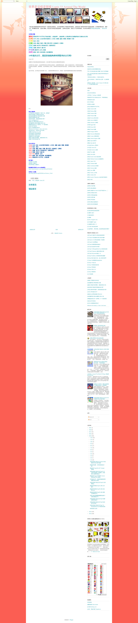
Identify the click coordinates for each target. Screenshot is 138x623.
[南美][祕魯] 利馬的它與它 (35, 134)
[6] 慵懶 (89, 217)
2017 (90, 431)
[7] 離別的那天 (90, 215)
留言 (90, 419)
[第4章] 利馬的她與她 (92, 195)
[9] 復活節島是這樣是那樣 (93, 210)
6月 (91, 449)
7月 (91, 447)
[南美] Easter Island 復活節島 (94, 156)
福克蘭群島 (49, 52)
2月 (91, 457)
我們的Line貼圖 (90, 104)
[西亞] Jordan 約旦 (91, 174)
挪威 (38, 43)
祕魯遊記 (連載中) (33, 163)
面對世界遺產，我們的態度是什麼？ (37, 118)
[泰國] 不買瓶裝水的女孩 (93, 280)
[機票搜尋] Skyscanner (92, 604)
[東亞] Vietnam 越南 (92, 168)
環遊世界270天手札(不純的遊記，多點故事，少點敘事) (48, 36)
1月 (91, 459)
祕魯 (34, 52)
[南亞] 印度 (89, 179)
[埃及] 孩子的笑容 (33, 126)
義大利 (44, 47)
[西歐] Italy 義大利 (91, 143)
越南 (61, 38)
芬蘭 (45, 43)
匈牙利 (39, 45)
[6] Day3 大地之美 (91, 262)
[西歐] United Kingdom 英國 (93, 138)
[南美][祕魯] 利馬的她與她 (35, 133)
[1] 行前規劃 (90, 274)
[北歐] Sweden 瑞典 (91, 113)
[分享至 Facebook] (36, 178)
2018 (90, 429)
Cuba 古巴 (42, 180)
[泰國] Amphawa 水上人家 (35, 131)
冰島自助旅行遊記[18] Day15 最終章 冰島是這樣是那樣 (101, 312)
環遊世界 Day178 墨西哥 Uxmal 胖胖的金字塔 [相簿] (97, 476)
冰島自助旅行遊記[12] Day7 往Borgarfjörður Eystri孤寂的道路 (97, 506)
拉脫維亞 (56, 43)
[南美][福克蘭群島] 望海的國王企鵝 (37, 116)
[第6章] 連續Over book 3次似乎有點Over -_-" (97, 190)
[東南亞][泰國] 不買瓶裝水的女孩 (36, 114)
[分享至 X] (34, 178)
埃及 (34, 41)
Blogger (71, 619)
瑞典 (41, 43)
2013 (90, 513)
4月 (91, 453)
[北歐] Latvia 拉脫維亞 (92, 120)
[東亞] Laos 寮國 (91, 170)
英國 (34, 47)
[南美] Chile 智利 (91, 154)
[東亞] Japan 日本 (91, 161)
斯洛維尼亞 (45, 45)
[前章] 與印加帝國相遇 (92, 204)
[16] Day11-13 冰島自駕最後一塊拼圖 (95, 239)
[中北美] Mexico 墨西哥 (92, 145)
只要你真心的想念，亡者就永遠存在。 (96, 77)
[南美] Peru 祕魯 (91, 152)
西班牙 (39, 47)
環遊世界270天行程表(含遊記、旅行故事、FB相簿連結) (101, 362)
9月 (91, 443)
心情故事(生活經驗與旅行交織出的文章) (76, 36)
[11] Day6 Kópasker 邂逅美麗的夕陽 (95, 251)
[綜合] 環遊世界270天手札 (93, 106)
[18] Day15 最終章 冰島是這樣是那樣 (95, 235)
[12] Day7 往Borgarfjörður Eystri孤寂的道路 (97, 249)
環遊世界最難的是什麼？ (34, 117)
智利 (38, 52)
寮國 (64, 38)
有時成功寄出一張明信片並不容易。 (37, 130)
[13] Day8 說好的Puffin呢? (93, 246)
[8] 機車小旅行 (90, 212)
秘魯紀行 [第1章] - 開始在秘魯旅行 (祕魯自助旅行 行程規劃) (101, 384)
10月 (91, 441)
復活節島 (42, 52)
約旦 (38, 38)
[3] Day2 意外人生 (91, 269)
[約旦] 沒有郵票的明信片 (34, 127)
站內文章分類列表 (91, 92)
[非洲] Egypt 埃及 (91, 124)
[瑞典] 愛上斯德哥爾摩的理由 (94, 69)
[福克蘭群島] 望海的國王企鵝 (94, 282)
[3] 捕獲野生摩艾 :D (91, 224)
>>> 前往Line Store (95, 551)
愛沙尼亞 (49, 43)
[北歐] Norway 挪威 (91, 111)
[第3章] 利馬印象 (91, 197)
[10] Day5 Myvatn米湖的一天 (94, 253)
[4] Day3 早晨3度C (91, 267)
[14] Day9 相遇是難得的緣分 (93, 244)
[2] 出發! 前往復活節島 (92, 226)
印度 (73, 38)
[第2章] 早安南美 (91, 199)
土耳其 (53, 38)
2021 (90, 427)
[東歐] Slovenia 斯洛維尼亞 (93, 134)
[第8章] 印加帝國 (91, 185)
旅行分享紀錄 (90, 102)
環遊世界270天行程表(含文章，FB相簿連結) (97, 97)
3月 (91, 455)
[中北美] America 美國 (92, 149)
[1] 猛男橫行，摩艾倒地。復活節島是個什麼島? (98, 228)
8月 (91, 445)
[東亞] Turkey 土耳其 (92, 172)
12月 (91, 437)
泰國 (57, 38)
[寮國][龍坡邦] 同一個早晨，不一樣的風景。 (39, 124)
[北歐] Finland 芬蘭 (91, 115)
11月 (91, 439)
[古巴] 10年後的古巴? (34, 120)
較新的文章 (32, 229)
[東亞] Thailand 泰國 (92, 163)
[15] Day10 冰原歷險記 (92, 242)
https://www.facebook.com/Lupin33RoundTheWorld (40, 169)
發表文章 (91, 417)
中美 (33, 180)
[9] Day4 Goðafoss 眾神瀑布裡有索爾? (96, 255)
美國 (44, 50)
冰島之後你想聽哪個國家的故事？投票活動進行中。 (97, 496)
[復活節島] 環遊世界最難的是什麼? (95, 287)
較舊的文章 (80, 229)
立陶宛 (61, 43)
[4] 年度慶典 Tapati (91, 222)
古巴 (41, 50)
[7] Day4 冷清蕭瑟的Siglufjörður (94, 260)
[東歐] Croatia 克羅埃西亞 (93, 136)
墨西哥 (37, 50)
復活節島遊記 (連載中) (34, 164)
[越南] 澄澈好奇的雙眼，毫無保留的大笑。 (38, 137)
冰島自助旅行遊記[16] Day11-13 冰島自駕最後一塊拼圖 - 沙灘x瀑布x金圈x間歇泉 (97, 473)
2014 (90, 511)
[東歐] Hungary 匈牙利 (92, 131)
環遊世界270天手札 (37, 157)
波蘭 (34, 45)
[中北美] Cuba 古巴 (91, 147)
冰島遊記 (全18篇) (33, 161)
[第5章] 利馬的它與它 (92, 192)
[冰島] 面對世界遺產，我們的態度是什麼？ (97, 289)
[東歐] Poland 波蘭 (91, 129)
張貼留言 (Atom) (58, 233)
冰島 (34, 43)
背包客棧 (89, 602)
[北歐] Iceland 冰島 (91, 108)
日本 (34, 38)
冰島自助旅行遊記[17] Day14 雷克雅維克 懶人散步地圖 (101, 398)
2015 (90, 436)
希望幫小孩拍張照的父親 (99, 325)
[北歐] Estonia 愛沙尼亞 (92, 118)
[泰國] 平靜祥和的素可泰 (34, 139)
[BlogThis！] (33, 178)
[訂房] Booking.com (91, 606)
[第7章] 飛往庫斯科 (91, 188)
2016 (90, 433)
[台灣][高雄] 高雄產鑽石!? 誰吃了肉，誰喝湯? (39, 113)
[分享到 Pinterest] (37, 178)
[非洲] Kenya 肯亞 (91, 127)
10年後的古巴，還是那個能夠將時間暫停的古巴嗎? (98, 480)
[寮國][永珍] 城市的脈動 (34, 136)
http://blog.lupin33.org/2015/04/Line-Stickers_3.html (40, 173)
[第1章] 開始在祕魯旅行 (92, 202)
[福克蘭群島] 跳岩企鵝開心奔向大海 (37, 123)
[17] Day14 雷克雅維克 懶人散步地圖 (95, 237)
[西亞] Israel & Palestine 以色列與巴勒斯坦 (97, 177)
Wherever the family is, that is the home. (38, 129)
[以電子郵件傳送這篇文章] (31, 178)
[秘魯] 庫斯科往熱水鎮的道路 (96, 338)
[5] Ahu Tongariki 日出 (92, 219)
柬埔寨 (69, 38)
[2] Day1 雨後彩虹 (91, 271)
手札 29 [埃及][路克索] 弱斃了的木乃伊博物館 (97, 71)
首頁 (57, 229)
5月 (91, 451)
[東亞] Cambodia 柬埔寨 (92, 165)
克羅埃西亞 (52, 45)
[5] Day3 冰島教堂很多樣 (93, 264)
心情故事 (46, 157)
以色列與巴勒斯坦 (45, 38)
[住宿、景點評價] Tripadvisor (94, 609)
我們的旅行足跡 (91, 99)
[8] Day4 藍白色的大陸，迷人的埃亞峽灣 (96, 258)
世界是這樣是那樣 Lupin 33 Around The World (57, 7)
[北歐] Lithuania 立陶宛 (92, 122)
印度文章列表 (90, 66)
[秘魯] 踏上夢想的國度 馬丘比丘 (36, 121)
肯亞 (38, 41)
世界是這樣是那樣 (95, 28)
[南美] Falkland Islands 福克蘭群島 (95, 159)
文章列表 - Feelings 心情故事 (94, 95)
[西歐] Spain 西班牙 (91, 140)
